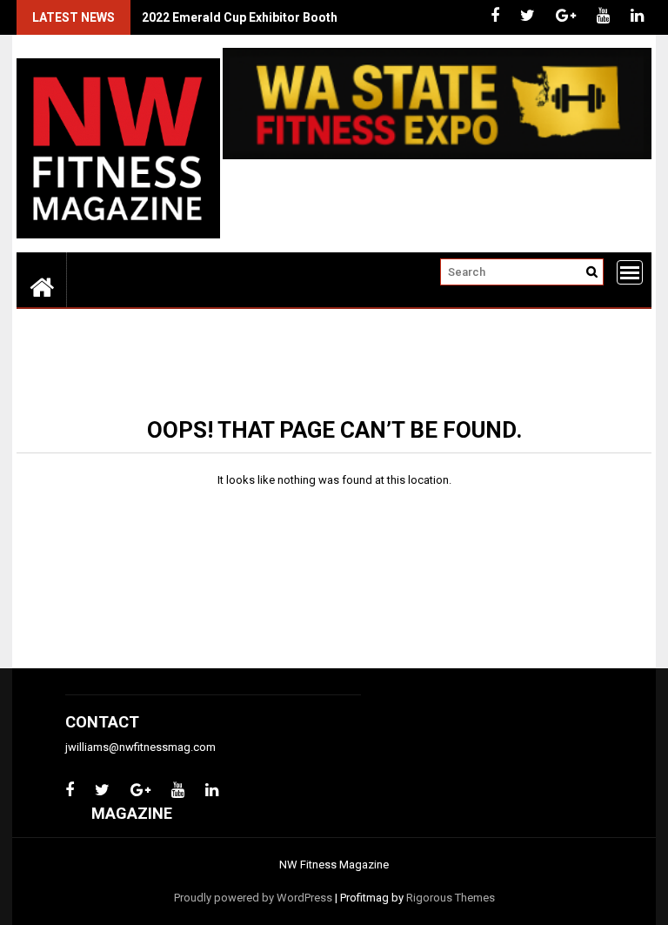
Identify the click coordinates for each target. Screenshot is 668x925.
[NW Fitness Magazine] (42, 286)
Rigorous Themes (450, 897)
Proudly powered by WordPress (253, 897)
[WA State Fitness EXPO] (437, 155)
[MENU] (630, 272)
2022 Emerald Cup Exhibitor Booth (239, 17)
